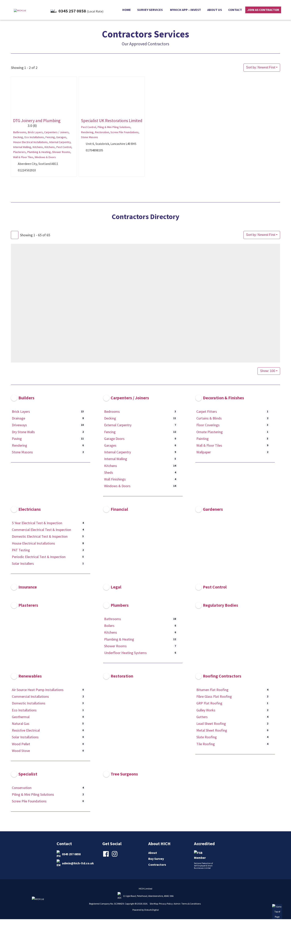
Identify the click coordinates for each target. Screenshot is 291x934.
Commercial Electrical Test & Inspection (41, 529)
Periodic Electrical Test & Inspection (39, 556)
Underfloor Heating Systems (125, 652)
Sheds (108, 472)
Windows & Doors (45, 157)
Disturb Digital (151, 909)
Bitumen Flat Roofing (212, 689)
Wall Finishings (115, 479)
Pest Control (63, 147)
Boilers (109, 625)
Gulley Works (205, 710)
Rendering (87, 132)
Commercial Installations (30, 696)
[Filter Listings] (14, 235)
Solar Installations (25, 737)
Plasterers (19, 152)
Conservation (21, 787)
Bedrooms (112, 411)
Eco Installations (34, 137)
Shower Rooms (61, 152)
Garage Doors (114, 438)
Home (126, 10)
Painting (202, 438)
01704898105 (94, 150)
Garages (61, 137)
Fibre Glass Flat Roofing (214, 696)
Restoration (102, 132)
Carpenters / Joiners (56, 132)
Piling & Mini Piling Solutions (113, 127)
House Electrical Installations (30, 142)
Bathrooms (19, 132)
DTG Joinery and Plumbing (36, 120)
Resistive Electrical (26, 730)
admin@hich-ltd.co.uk (78, 863)
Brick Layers (35, 132)
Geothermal (20, 717)
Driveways (19, 425)
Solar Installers (23, 563)
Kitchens (37, 147)
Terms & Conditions (191, 903)
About (152, 853)
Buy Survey (156, 859)
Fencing (50, 137)
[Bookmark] (14, 112)
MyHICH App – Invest (185, 10)
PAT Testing (21, 550)
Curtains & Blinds (209, 418)
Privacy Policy (166, 903)
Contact (235, 10)
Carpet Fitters (206, 411)
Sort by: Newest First (260, 67)
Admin (177, 903)
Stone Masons (89, 137)
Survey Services (150, 10)
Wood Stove (21, 750)
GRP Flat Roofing (209, 703)
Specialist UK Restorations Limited (111, 120)
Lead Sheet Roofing (211, 723)
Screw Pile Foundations (124, 132)
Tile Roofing (205, 743)
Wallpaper (203, 452)
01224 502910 (27, 170)
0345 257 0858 (71, 854)
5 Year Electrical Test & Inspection (37, 523)
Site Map (154, 903)
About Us (214, 10)
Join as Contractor (263, 10)
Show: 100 (267, 371)
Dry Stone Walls (23, 431)
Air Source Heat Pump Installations (38, 689)
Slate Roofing (206, 737)
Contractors (157, 865)
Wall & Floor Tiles (23, 157)
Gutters (202, 717)
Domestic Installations (28, 703)
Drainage (18, 418)
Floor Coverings (208, 425)
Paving (17, 438)
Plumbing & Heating (39, 152)
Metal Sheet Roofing (211, 730)
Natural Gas (20, 723)
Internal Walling (22, 147)
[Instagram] (115, 856)
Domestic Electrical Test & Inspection (40, 536)
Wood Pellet (21, 743)
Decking (18, 137)
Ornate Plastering (209, 431)
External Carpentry (117, 425)
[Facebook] (106, 856)
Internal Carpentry (59, 142)
